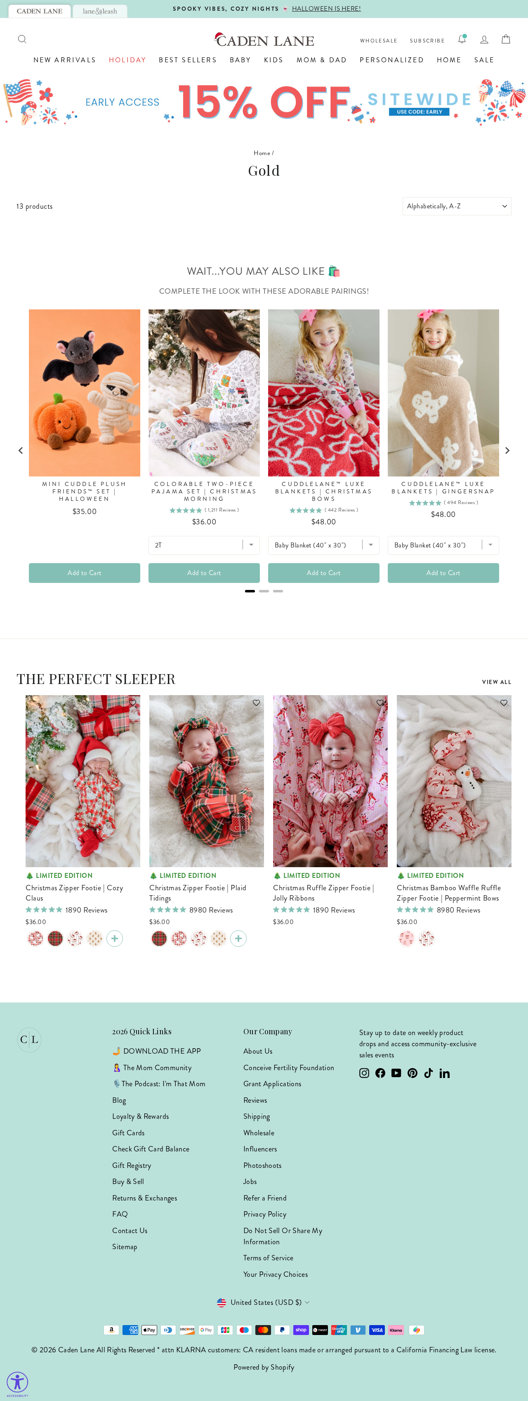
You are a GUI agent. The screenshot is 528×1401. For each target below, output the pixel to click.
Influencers (260, 1149)
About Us (258, 1051)
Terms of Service (268, 1257)
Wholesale (379, 41)
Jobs (250, 1181)
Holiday (127, 60)
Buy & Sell (128, 1181)
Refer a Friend (265, 1198)
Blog (119, 1100)
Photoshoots (262, 1165)
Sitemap (125, 1246)
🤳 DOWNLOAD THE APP (156, 1051)
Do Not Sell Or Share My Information (282, 1236)
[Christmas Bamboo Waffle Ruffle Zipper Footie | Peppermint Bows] (406, 938)
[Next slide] (507, 450)
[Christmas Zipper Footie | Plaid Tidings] (55, 938)
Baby (241, 60)
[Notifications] (462, 39)
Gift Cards (128, 1132)
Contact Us (130, 1230)
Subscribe (427, 41)
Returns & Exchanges (144, 1198)
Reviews (255, 1100)
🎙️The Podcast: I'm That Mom (158, 1083)
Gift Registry (131, 1165)
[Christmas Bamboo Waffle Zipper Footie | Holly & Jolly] (75, 938)
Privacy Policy (264, 1214)
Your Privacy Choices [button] (275, 1274)
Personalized (392, 60)
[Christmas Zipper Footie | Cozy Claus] (35, 938)
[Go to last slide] (21, 450)
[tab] (39, 11)
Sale (484, 60)
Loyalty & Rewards (140, 1116)
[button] (128, 706)
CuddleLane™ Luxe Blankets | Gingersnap (443, 488)
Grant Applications (272, 1083)
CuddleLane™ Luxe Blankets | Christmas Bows (323, 492)
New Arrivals (65, 60)
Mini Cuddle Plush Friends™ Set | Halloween (84, 492)
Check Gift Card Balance (150, 1149)
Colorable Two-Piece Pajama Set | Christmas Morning (204, 492)
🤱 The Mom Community (151, 1067)
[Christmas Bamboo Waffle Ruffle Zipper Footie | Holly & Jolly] (426, 938)
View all (497, 682)
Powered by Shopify (263, 1367)
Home (449, 60)
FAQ (120, 1214)
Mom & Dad (322, 60)
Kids (274, 60)
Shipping (256, 1116)
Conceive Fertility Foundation (288, 1067)
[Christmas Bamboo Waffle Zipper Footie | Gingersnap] (95, 938)
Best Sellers (188, 60)
